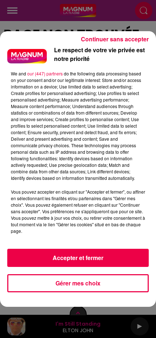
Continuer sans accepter (115, 39)
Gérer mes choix (78, 283)
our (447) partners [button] (45, 73)
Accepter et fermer (78, 258)
